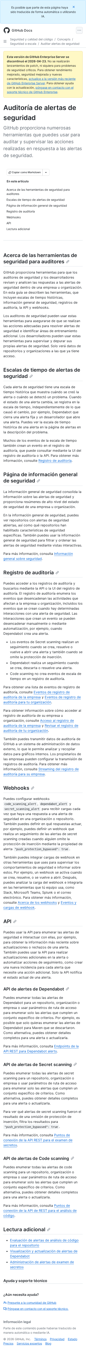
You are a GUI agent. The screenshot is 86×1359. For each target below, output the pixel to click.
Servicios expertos (29, 1343)
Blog (48, 1343)
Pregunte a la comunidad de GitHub (32, 1302)
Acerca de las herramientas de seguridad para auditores (40, 258)
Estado (72, 1339)
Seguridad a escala (23, 43)
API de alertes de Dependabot (33, 989)
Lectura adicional (24, 1229)
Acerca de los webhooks (37, 902)
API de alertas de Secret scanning (37, 1064)
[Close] (74, 6)
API (7, 921)
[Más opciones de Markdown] (45, 172)
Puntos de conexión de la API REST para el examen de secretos (37, 1140)
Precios (8, 1343)
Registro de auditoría (55, 460)
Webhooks (16, 788)
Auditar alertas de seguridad (60, 43)
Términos (40, 1339)
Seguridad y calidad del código (31, 39)
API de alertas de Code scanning (36, 1158)
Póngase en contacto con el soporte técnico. (38, 1308)
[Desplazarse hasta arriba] (77, 1350)
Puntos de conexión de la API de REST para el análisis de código (40, 1210)
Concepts (63, 39)
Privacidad (57, 1339)
